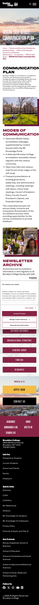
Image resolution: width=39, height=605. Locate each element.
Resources (19, 369)
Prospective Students (12, 458)
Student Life (11, 432)
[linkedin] (22, 587)
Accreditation (19, 54)
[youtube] (17, 587)
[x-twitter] (8, 587)
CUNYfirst (7, 500)
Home (5, 48)
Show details (29, 308)
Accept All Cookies (19, 313)
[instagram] (13, 587)
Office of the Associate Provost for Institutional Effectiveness (17, 52)
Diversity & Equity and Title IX (15, 531)
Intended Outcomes (19, 330)
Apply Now (19, 389)
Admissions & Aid (11, 427)
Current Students (10, 463)
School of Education (11, 551)
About (28, 421)
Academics (11, 421)
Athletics (7, 510)
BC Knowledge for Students (15, 516)
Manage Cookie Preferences (18, 319)
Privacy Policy (9, 526)
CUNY (5, 495)
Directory (7, 490)
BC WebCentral (9, 505)
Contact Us (19, 401)
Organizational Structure (19, 340)
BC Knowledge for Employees (15, 521)
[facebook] (4, 587)
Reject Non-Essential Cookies (19, 325)
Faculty (6, 473)
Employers (7, 478)
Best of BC (28, 427)
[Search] (30, 4)
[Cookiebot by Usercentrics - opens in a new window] (29, 278)
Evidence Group (19, 350)
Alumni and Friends (11, 468)
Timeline (19, 360)
